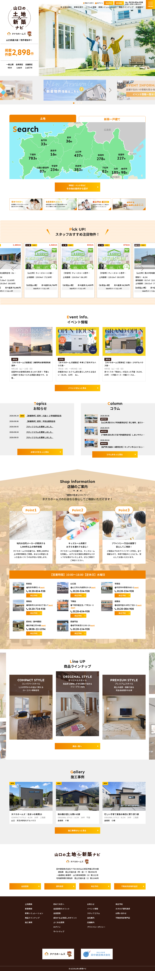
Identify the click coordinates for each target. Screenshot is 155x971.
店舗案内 (139, 7)
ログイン (100, 3)
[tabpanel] (77, 90)
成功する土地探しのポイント (65, 917)
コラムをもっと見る (114, 454)
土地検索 (28, 904)
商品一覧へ (77, 746)
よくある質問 (58, 922)
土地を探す (67, 7)
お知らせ (90, 904)
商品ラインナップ (126, 7)
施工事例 (28, 922)
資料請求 (119, 3)
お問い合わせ (121, 913)
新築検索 (28, 908)
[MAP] (42, 587)
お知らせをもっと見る (40, 452)
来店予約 (109, 3)
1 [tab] (73, 103)
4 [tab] (81, 103)
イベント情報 (90, 7)
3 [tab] (78, 103)
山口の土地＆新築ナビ (19, 17)
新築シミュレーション (107, 7)
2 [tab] (76, 103)
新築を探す (78, 7)
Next (113, 90)
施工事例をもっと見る (77, 830)
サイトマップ (58, 931)
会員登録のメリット (61, 908)
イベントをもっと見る (77, 388)
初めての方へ (89, 3)
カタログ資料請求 (123, 908)
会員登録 (24, 886)
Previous (42, 90)
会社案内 (90, 917)
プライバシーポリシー (96, 926)
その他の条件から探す (77, 187)
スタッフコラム (93, 913)
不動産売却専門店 (123, 917)
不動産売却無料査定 (129, 886)
